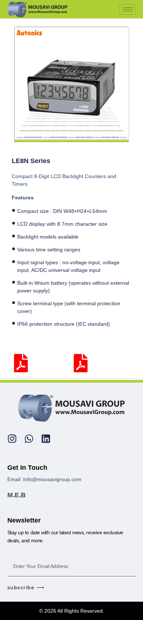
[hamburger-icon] (128, 9)
